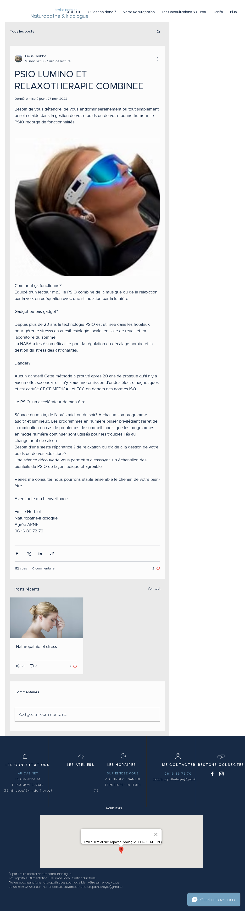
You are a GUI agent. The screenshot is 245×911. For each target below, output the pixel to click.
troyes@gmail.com (189, 779)
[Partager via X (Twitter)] (28, 553)
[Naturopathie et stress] (46, 617)
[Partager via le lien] (52, 553)
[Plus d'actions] (157, 58)
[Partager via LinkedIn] (40, 553)
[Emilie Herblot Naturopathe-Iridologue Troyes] (221, 774)
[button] (158, 31)
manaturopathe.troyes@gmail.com (102, 887)
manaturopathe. (164, 779)
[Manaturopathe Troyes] (212, 774)
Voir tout (154, 588)
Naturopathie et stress (36, 646)
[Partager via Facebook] (17, 553)
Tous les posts (22, 31)
